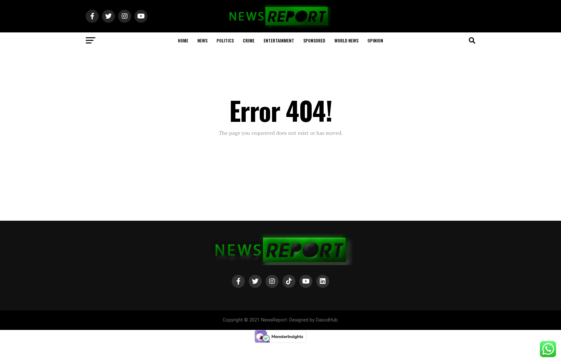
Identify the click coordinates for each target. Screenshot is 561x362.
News (202, 40)
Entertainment (279, 40)
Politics (225, 40)
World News (346, 40)
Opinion (375, 40)
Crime (249, 40)
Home (183, 40)
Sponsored (314, 40)
